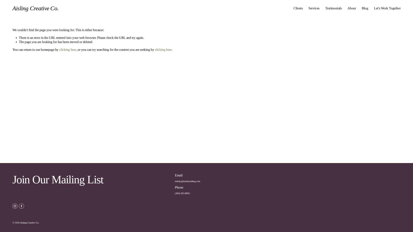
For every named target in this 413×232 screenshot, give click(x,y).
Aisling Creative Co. (35, 8)
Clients (298, 8)
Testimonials (333, 8)
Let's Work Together (387, 8)
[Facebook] (21, 206)
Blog (365, 8)
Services (313, 8)
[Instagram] (15, 206)
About (352, 8)
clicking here (67, 50)
